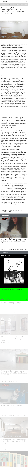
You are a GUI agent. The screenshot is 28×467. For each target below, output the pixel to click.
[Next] (27, 227)
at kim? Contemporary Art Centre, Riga (11, 210)
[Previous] (1, 227)
